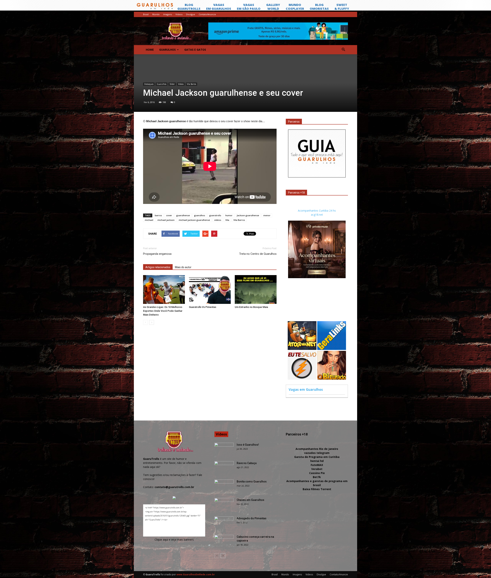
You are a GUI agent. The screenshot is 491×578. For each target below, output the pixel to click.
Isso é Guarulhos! (248, 444)
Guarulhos (167, 49)
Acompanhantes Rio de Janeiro (317, 449)
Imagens (167, 14)
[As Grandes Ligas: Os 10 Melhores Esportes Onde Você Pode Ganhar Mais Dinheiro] (164, 289)
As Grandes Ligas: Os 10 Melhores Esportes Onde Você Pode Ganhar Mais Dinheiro (162, 311)
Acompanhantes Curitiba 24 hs (317, 210)
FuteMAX (317, 465)
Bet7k (317, 477)
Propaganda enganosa (157, 254)
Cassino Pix (317, 473)
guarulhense (183, 215)
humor (228, 215)
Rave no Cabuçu (247, 463)
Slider (172, 84)
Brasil (146, 14)
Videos (178, 14)
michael (149, 220)
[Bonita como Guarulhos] (224, 486)
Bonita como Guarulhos (252, 481)
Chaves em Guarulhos (250, 499)
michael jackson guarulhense (194, 220)
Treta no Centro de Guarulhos (258, 254)
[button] (343, 49)
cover (169, 215)
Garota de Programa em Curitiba (316, 457)
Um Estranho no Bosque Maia (251, 307)
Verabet (316, 469)
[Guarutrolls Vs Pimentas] (210, 289)
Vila (227, 220)
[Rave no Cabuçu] (224, 468)
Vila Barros (191, 84)
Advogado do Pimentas (251, 518)
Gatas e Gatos (195, 49)
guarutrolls (215, 215)
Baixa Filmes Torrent (317, 489)
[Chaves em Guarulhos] (224, 504)
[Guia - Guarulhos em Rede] (317, 176)
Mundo (156, 14)
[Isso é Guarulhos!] (224, 449)
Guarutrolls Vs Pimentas (202, 307)
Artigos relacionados (157, 267)
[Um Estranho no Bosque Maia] (256, 289)
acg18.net (317, 214)
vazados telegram (317, 453)
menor (266, 215)
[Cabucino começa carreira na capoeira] (224, 541)
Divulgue (190, 14)
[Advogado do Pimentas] (224, 523)
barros (158, 215)
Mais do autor (183, 267)
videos (217, 220)
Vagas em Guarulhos (306, 389)
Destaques (148, 84)
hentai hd (317, 461)
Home (150, 49)
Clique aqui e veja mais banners (174, 539)
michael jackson (166, 220)
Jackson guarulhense (248, 215)
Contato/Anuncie (207, 14)
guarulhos (199, 215)
